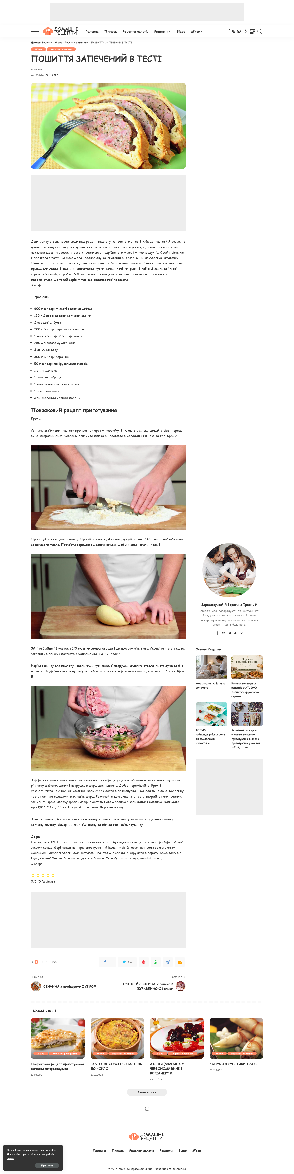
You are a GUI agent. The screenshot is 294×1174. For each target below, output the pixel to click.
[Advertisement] (147, 12)
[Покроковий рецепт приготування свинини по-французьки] (58, 1038)
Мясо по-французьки (65, 1053)
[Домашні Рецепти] (61, 31)
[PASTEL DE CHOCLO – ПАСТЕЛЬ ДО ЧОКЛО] (117, 1038)
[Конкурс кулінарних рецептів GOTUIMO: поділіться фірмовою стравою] (247, 667)
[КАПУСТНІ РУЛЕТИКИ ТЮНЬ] (236, 1038)
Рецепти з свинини (61, 49)
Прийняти (47, 1165)
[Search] (260, 31)
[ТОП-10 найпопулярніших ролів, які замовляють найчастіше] (211, 714)
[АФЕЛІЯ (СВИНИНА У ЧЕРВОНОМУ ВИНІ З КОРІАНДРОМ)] (177, 1038)
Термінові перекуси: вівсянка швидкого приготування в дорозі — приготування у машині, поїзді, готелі (247, 738)
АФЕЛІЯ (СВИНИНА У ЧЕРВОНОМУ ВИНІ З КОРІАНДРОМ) (167, 1068)
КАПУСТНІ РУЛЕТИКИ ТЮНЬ (233, 1064)
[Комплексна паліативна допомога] (211, 667)
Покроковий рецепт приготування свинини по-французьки (57, 1066)
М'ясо (38, 49)
